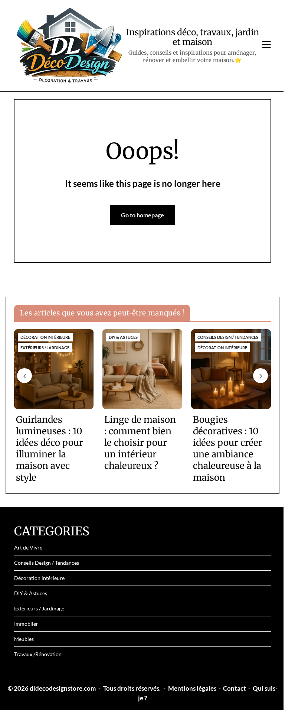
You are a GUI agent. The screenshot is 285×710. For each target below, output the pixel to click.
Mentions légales (192, 688)
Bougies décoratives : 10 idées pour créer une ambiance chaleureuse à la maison (227, 448)
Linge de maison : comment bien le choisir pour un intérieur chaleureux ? (140, 443)
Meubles (24, 639)
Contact (234, 688)
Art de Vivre (28, 547)
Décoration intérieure (39, 578)
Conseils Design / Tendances (46, 563)
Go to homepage (142, 214)
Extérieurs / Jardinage (39, 608)
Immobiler (26, 623)
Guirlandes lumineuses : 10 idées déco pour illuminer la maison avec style (49, 448)
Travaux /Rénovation (38, 654)
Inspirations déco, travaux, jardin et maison (192, 37)
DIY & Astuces (30, 593)
